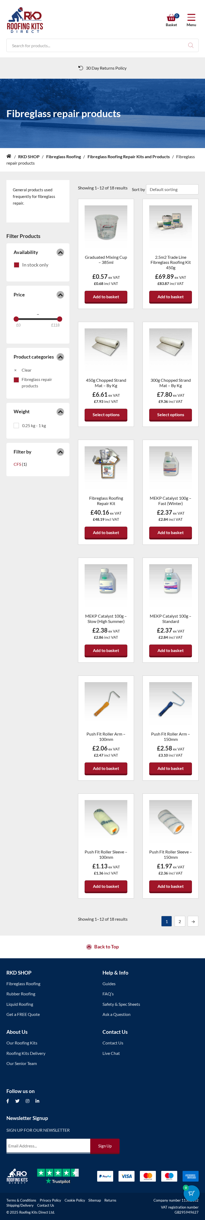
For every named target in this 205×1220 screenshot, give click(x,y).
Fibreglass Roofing (23, 983)
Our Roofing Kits (21, 1042)
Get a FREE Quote (23, 1014)
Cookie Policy (75, 1200)
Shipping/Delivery (20, 1205)
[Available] (31, 264)
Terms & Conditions (21, 1200)
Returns (110, 1200)
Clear (26, 369)
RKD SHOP (18, 972)
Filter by (22, 452)
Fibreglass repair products (37, 382)
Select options (106, 414)
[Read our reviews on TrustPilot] (62, 1176)
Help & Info (115, 972)
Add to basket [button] (106, 296)
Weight (22, 411)
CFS (17, 464)
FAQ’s (108, 993)
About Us (16, 1032)
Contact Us (115, 1032)
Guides (109, 983)
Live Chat (111, 1053)
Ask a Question (116, 1014)
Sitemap (94, 1200)
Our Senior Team (21, 1063)
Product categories (34, 357)
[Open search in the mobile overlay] (102, 45)
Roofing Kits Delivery (25, 1053)
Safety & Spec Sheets (121, 1004)
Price (19, 294)
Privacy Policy (50, 1200)
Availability (26, 252)
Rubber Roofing (20, 993)
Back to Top (106, 947)
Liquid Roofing (19, 1004)
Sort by (138, 189)
